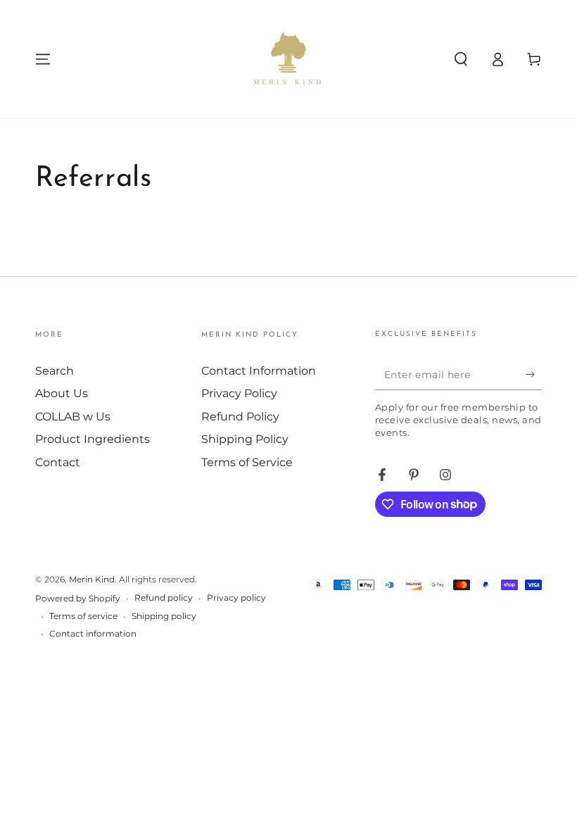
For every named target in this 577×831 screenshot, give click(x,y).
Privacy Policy (239, 393)
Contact (57, 462)
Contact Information (258, 370)
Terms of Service (247, 462)
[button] (461, 59)
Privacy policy (236, 597)
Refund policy (163, 597)
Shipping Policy (244, 439)
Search (54, 370)
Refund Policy (240, 416)
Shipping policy (164, 616)
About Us (61, 393)
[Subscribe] (534, 373)
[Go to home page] (288, 59)
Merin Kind (92, 579)
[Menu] (43, 59)
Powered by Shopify (77, 598)
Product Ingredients (92, 439)
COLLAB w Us (72, 416)
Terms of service (83, 616)
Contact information (93, 633)
